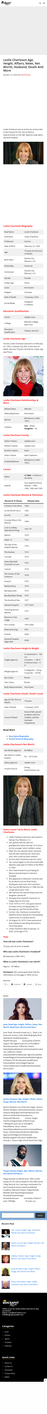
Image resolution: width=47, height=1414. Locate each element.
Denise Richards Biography (21, 739)
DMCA (7, 1377)
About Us (8, 1363)
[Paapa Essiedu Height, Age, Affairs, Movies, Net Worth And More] (22, 1165)
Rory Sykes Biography (19, 736)
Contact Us (9, 1366)
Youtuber (8, 1342)
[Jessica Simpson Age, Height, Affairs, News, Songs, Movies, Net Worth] (22, 1093)
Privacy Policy (10, 1373)
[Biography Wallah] (6, 3)
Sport (7, 1339)
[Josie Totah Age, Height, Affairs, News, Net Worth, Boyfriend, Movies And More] (22, 1019)
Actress (7, 1335)
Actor (7, 1332)
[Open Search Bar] (40, 3)
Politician (8, 1346)
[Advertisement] (23, 30)
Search (40, 1215)
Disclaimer (9, 1370)
